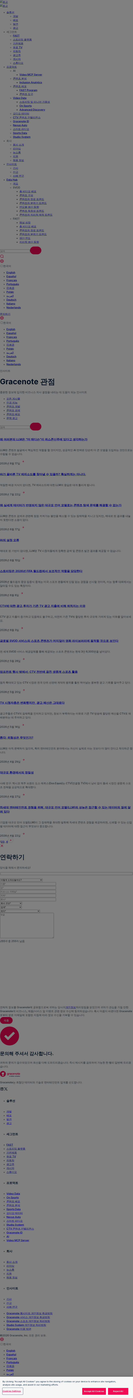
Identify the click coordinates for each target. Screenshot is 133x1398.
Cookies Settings (12, 1391)
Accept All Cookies (94, 1391)
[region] (66, 1387)
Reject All (118, 1391)
